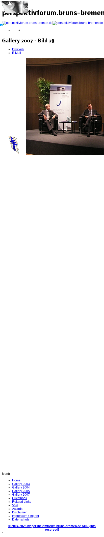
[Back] (13, 154)
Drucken (18, 49)
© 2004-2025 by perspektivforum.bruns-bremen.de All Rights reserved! (52, 527)
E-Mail (16, 53)
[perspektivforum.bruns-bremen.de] (52, 23)
